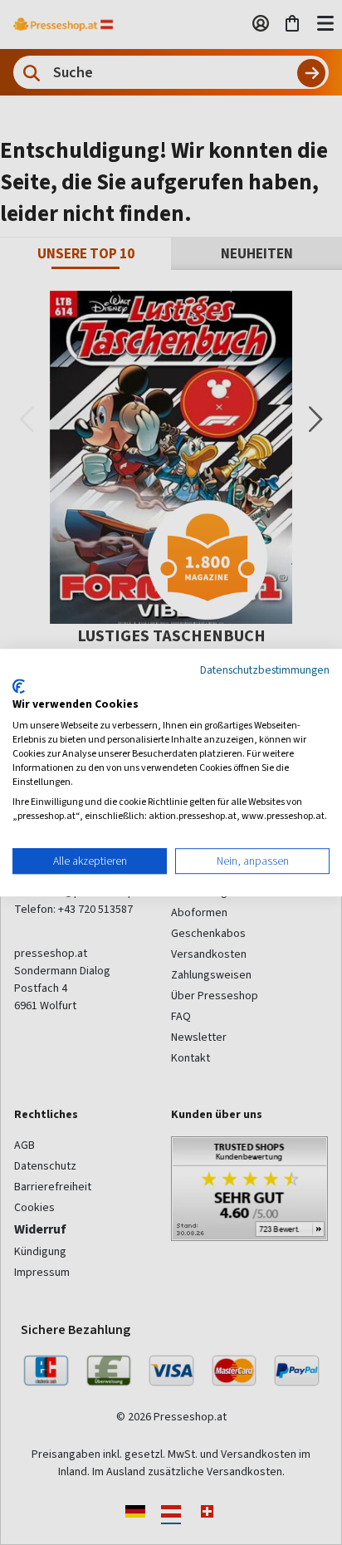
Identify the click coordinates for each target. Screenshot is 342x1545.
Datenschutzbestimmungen (265, 669)
